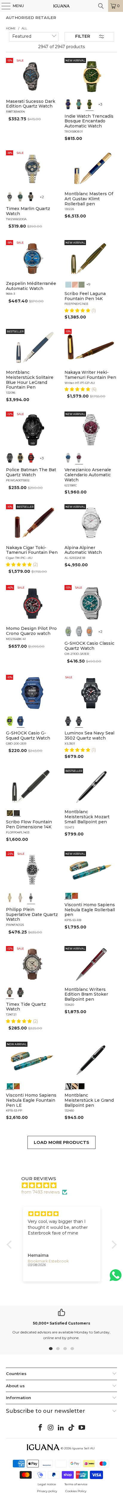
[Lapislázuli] (68, 104)
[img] (64, 1185)
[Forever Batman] (20, 458)
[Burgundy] (79, 458)
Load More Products (61, 1142)
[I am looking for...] (101, 6)
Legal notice (47, 1484)
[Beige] (9, 992)
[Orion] (75, 895)
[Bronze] (31, 197)
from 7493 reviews (40, 1192)
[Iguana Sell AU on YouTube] (82, 1428)
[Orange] (89, 631)
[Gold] (81, 1085)
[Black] (9, 721)
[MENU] (3, 6)
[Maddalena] (75, 284)
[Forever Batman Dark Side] (9, 458)
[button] (77, 310)
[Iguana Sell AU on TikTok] (71, 1428)
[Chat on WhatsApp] (116, 1278)
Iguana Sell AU (83, 1448)
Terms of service (75, 1484)
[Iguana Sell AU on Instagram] (50, 1428)
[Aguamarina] (79, 104)
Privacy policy (47, 1491)
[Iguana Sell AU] (61, 6)
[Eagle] (68, 895)
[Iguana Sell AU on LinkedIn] (61, 1428)
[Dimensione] (16, 812)
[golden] (9, 898)
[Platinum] (68, 1085)
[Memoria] (9, 812)
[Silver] (79, 631)
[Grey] (20, 898)
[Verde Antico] (81, 284)
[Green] (20, 197)
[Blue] (9, 197)
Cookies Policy (75, 1491)
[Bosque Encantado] (89, 104)
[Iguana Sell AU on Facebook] (40, 1428)
